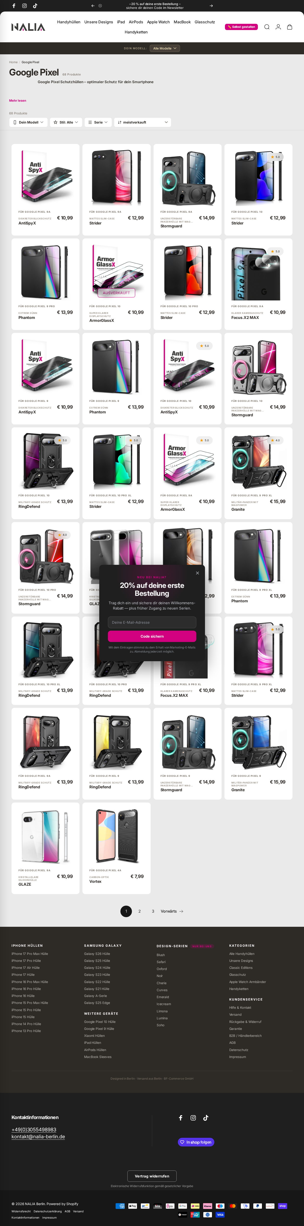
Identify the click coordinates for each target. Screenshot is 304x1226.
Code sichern (152, 636)
